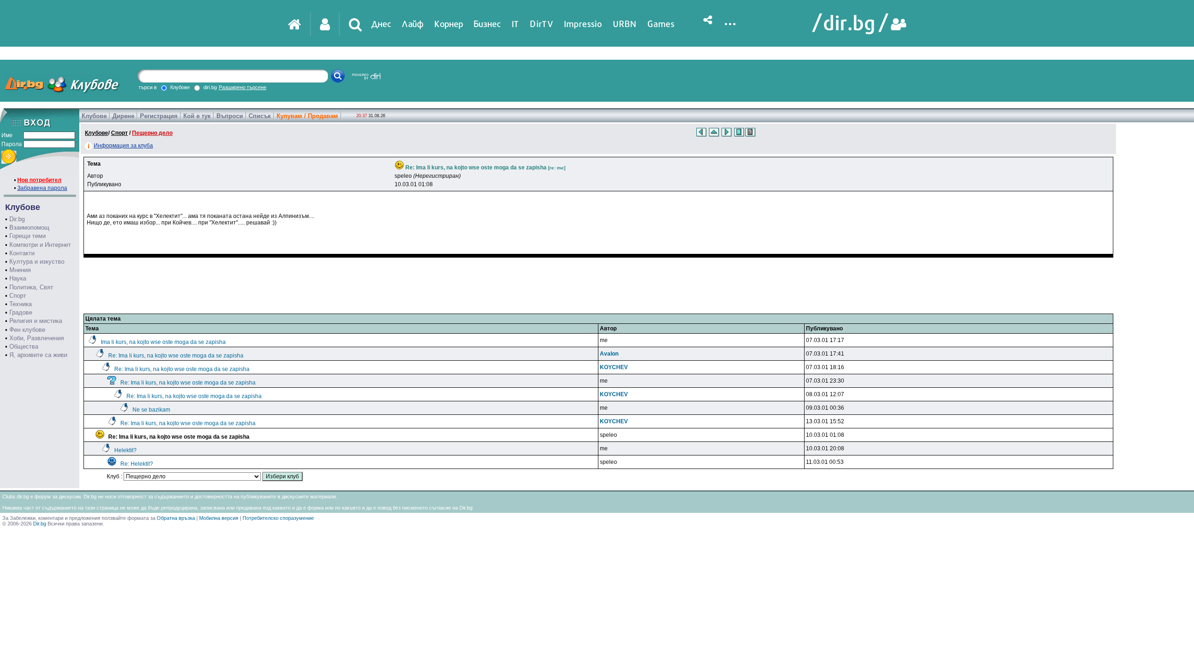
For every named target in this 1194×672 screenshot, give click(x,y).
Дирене (123, 115)
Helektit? (125, 450)
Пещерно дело (152, 133)
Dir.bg (17, 219)
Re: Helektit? (136, 464)
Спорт (17, 295)
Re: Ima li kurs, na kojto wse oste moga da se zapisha (175, 355)
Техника (20, 304)
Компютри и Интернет (40, 244)
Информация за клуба (123, 145)
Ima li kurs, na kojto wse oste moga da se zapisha (163, 342)
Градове (20, 312)
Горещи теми (27, 235)
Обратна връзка (176, 518)
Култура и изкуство (36, 261)
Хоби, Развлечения (36, 338)
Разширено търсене (242, 87)
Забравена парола (42, 188)
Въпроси (229, 115)
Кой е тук (197, 115)
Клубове (94, 115)
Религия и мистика (35, 320)
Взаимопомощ (29, 227)
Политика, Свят (31, 287)
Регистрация (159, 115)
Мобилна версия (218, 518)
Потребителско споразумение (278, 518)
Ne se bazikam (151, 409)
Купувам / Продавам (307, 115)
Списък (260, 115)
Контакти (22, 253)
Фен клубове (27, 329)
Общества (23, 346)
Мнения (20, 269)
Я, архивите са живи (38, 354)
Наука (17, 278)
